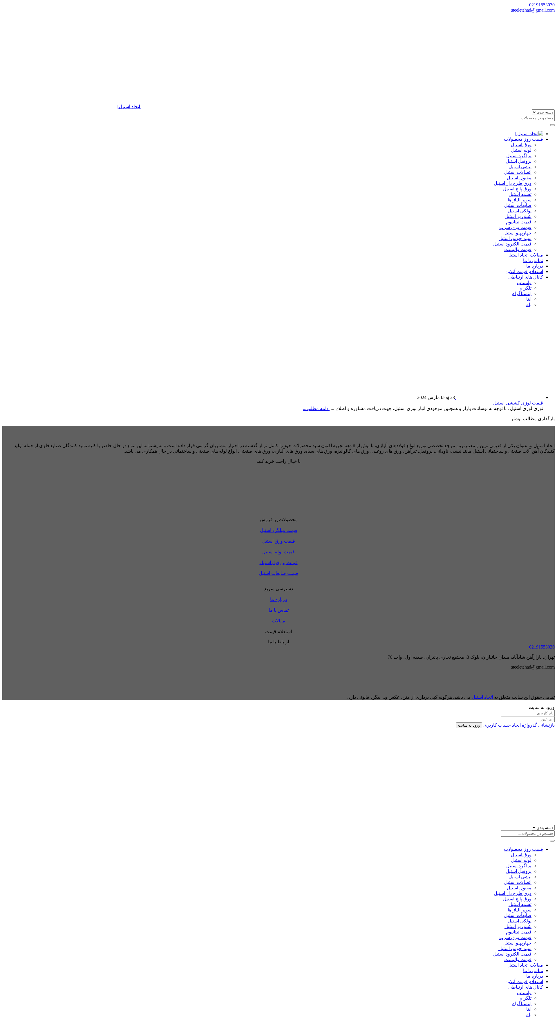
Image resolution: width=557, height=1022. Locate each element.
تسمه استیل (520, 194)
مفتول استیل (519, 177)
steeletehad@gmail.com (533, 10)
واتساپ (524, 282)
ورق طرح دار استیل (512, 183)
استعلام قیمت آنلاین (524, 271)
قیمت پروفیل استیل (279, 562)
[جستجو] (552, 125)
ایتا (528, 299)
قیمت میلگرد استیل (278, 530)
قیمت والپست (517, 249)
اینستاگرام (521, 293)
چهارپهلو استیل (517, 232)
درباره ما (534, 265)
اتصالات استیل (517, 172)
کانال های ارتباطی (525, 277)
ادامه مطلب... (316, 408)
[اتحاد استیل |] (529, 133)
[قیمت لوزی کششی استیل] (499, 397)
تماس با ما (533, 260)
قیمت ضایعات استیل (278, 573)
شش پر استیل (517, 216)
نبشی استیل (520, 166)
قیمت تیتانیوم (518, 221)
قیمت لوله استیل (278, 551)
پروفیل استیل (518, 161)
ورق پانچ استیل (517, 188)
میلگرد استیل (518, 155)
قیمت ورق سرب (515, 227)
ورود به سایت (469, 725)
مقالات (278, 620)
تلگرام (525, 288)
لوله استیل (521, 150)
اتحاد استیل (482, 697)
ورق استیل (521, 144)
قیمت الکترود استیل (512, 243)
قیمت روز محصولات (523, 139)
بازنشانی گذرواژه (538, 725)
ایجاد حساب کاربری (502, 725)
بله (528, 304)
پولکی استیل (519, 210)
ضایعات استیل (517, 205)
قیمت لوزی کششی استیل (518, 402)
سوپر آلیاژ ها (519, 199)
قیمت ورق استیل (278, 541)
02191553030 (542, 4)
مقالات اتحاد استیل (525, 254)
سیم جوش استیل (514, 238)
